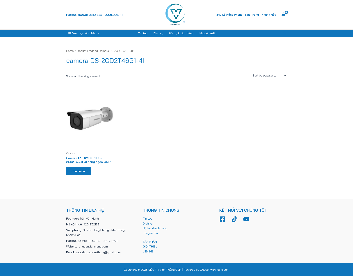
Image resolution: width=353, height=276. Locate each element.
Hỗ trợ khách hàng (181, 33)
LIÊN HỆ (148, 251)
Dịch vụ (158, 33)
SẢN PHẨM (150, 241)
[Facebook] (222, 219)
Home (70, 51)
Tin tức (143, 33)
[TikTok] (234, 219)
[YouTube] (246, 219)
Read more (79, 171)
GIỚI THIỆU (150, 246)
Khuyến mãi (207, 33)
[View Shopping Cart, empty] (283, 14)
